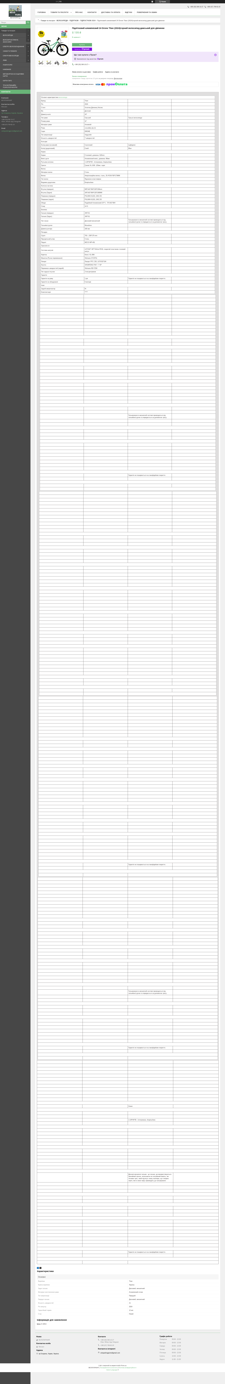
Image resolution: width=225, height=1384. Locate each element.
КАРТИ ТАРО (7, 81)
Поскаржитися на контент (108, 1368)
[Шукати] (28, 22)
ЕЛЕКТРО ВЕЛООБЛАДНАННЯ (13, 46)
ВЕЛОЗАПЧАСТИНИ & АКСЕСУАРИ (10, 41)
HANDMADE (7, 69)
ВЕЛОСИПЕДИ (8, 35)
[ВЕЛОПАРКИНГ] (15, 11)
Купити (82, 45)
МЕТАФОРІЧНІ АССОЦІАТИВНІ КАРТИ (13, 75)
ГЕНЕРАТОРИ (7, 65)
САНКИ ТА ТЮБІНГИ (10, 51)
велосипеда (63, 97)
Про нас (79, 12)
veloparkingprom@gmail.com (11, 131)
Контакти (92, 12)
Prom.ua (123, 1365)
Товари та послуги (8, 31)
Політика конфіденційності (127, 1368)
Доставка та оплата (110, 12)
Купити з (78, 49)
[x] (40, 1268)
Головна (42, 12)
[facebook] (38, 1268)
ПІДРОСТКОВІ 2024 (88, 20)
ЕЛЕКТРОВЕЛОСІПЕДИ (11, 56)
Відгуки (128, 12)
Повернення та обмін (147, 12)
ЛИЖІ (5, 60)
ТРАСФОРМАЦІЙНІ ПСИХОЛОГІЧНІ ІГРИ (10, 86)
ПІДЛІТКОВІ (74, 20)
